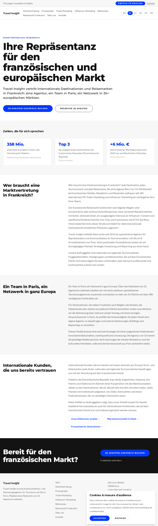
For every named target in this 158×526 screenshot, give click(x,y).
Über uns (51, 15)
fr (151, 13)
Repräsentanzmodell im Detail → (123, 418)
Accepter (99, 518)
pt (146, 13)
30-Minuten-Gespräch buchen (28, 108)
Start (57, 482)
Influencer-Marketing (85, 11)
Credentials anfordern (111, 460)
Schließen (151, 3)
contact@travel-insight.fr (120, 489)
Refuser (120, 518)
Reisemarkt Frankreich (34, 15)
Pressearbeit (48, 11)
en (124, 13)
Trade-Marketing (64, 11)
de (130, 13)
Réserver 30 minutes (74, 108)
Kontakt (62, 15)
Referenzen (103, 11)
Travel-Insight (11, 13)
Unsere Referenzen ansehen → (85, 418)
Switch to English (130, 3)
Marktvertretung (31, 11)
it (135, 13)
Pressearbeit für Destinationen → (87, 426)
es (140, 13)
